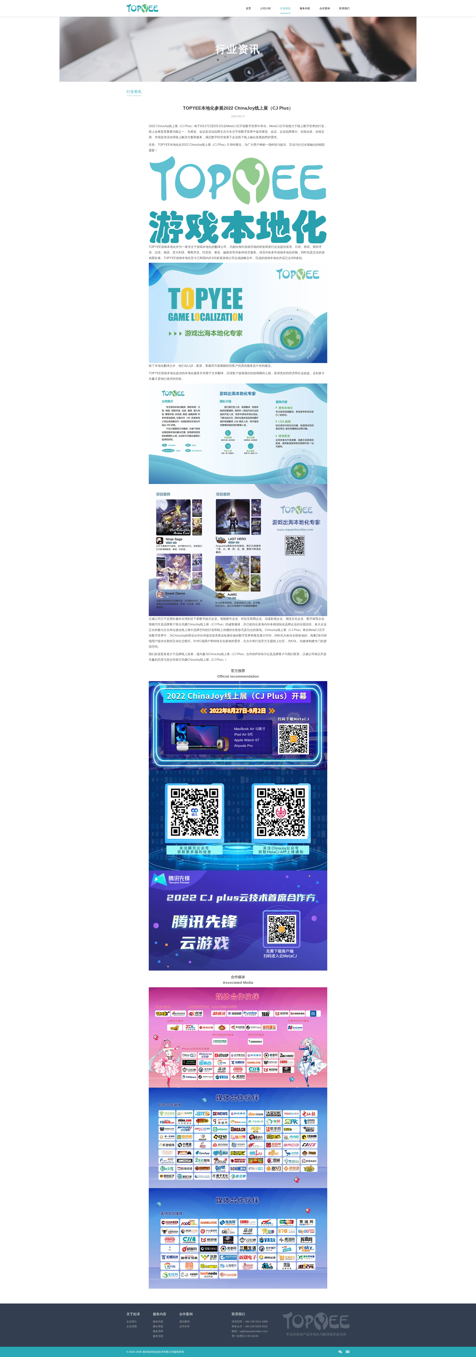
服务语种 (158, 1331)
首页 (248, 8)
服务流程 (158, 1336)
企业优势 (131, 1326)
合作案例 (324, 8)
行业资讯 (285, 8)
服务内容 (305, 8)
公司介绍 (265, 8)
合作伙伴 (184, 1326)
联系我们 (344, 8)
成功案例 (184, 1321)
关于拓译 (133, 1314)
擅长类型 (158, 1326)
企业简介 (131, 1321)
